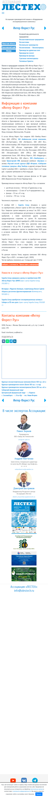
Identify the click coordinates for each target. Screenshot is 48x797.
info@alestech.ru (24, 590)
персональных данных (36, 789)
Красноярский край (8, 47)
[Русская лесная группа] (45, 30)
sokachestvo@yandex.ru (24, 469)
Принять (38, 794)
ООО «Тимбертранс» (37, 158)
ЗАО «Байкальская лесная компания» (32, 139)
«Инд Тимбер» (22, 166)
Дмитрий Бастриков (24, 488)
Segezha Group (23, 205)
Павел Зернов (24, 431)
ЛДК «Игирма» (32, 164)
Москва (8, 51)
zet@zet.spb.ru (24, 439)
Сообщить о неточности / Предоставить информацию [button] (20, 264)
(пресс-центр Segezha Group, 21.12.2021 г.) (21, 280)
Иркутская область (8, 44)
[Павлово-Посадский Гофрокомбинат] (3, 30)
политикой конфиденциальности (22, 791)
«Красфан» (41, 161)
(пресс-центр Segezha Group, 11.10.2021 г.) (23, 302)
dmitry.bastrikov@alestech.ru (24, 497)
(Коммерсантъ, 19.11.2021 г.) (23, 291)
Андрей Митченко (24, 458)
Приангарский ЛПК (13, 161)
